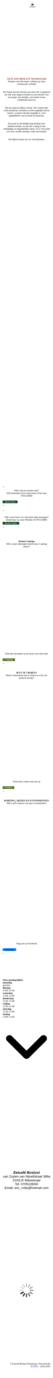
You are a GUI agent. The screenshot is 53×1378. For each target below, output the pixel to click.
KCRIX (34, 1366)
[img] (32, 5)
